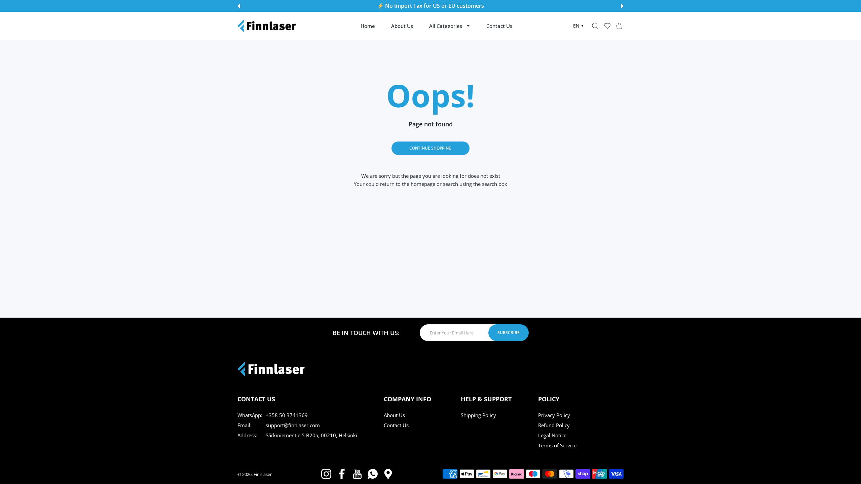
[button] (238, 6)
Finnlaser (263, 474)
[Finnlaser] (266, 25)
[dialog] (595, 26)
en (578, 26)
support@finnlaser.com (293, 425)
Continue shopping (430, 148)
